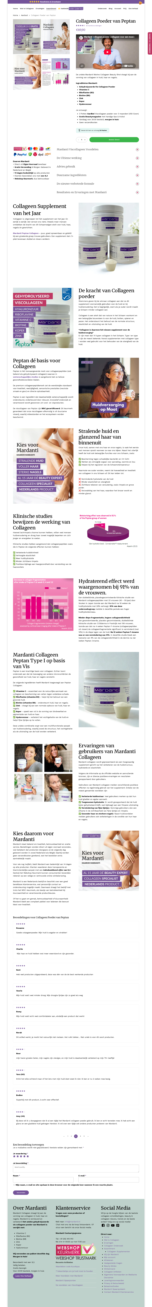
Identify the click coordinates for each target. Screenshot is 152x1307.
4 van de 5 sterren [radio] (24, 1156)
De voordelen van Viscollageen (69, 1285)
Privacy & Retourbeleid (114, 1283)
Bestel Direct (114, 140)
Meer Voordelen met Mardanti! (69, 1276)
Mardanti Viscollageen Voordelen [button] (78, 149)
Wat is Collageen (111, 1240)
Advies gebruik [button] (66, 166)
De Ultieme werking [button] (69, 158)
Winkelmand (109, 1269)
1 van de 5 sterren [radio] (14, 1156)
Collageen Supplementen (118, 1251)
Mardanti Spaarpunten (66, 1280)
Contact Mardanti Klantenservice (119, 1292)
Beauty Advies (110, 1266)
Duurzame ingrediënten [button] (71, 175)
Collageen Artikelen (112, 1272)
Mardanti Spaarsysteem (114, 1289)
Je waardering (20, 1153)
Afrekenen (108, 1260)
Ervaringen (108, 1243)
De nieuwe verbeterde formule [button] (75, 183)
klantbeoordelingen (94, 25)
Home (15, 15)
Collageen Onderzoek (113, 1246)
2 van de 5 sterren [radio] (17, 1156)
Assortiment (109, 1248)
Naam (16, 1176)
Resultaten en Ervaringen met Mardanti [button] (82, 192)
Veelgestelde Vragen (113, 1263)
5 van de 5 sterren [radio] (27, 1156)
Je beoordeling (20, 1163)
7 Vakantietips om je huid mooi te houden (74, 1271)
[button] (23, 1275)
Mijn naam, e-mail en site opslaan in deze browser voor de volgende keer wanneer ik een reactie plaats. (64, 1185)
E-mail (82, 1176)
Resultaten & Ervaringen (50, 2)
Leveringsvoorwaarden (114, 1280)
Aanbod (24, 15)
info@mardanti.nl (72, 1222)
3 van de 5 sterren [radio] (21, 1156)
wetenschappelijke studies (25, 377)
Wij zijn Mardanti (111, 1254)
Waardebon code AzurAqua (68, 1266)
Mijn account (109, 1257)
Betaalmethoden (111, 1286)
